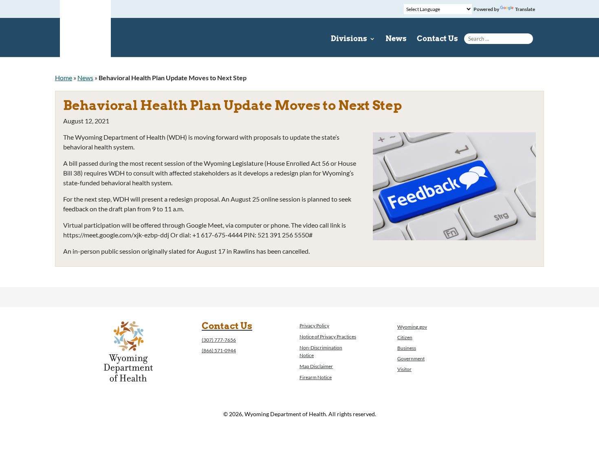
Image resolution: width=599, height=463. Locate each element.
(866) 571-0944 (219, 350)
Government (411, 358)
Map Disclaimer (316, 366)
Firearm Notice (316, 377)
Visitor (404, 369)
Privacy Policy (314, 326)
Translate (525, 9)
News (396, 39)
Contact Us (437, 39)
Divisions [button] (349, 39)
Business (406, 348)
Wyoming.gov (412, 327)
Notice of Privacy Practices (328, 337)
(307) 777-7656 (219, 340)
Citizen (404, 337)
